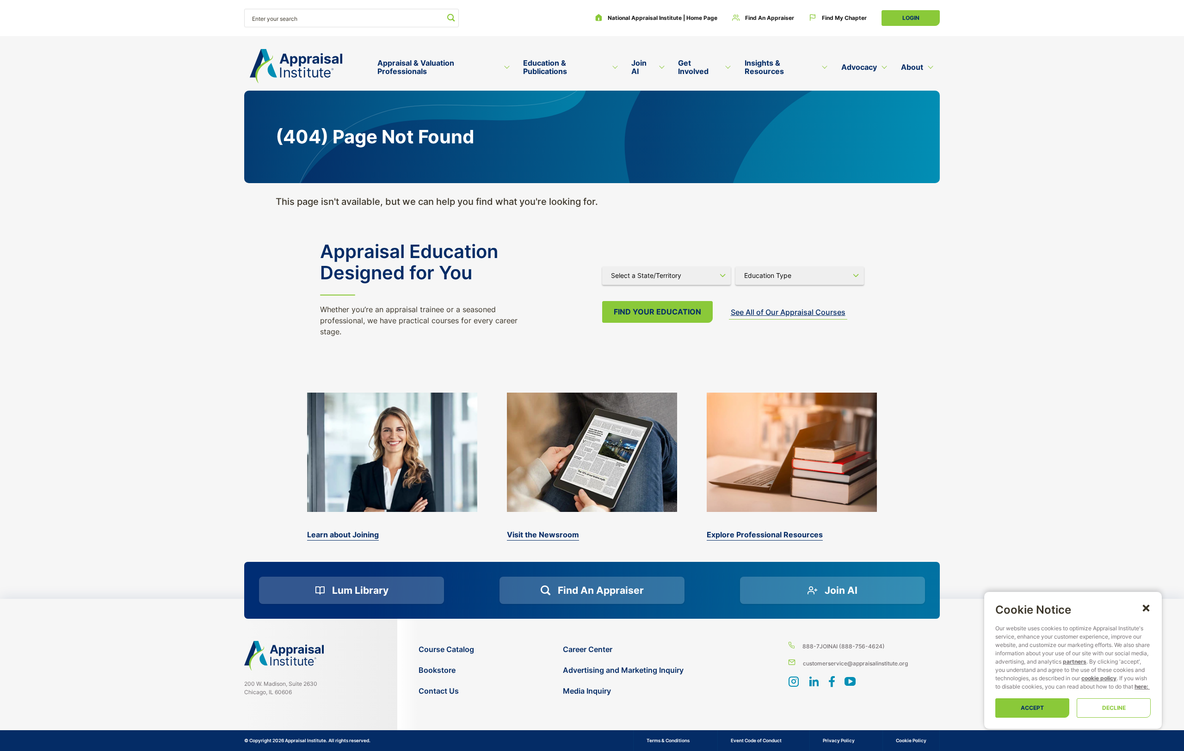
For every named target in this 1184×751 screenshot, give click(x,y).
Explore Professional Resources (765, 534)
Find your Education (657, 311)
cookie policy (1098, 678)
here (1141, 686)
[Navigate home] (284, 656)
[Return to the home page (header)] (296, 66)
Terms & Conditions (668, 740)
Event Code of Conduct (756, 740)
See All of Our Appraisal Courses (788, 312)
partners (1074, 661)
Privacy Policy (839, 740)
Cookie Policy (911, 740)
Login (910, 17)
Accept (1032, 707)
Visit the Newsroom (543, 534)
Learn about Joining (343, 534)
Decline (1114, 707)
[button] (1146, 607)
